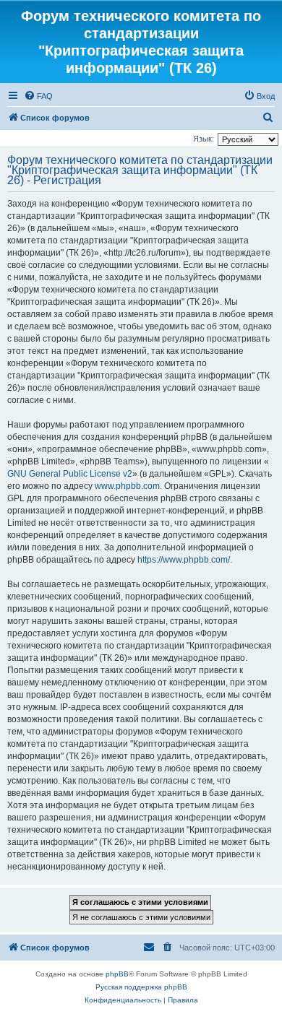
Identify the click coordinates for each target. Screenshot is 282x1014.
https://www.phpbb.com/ (183, 560)
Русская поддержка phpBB (141, 987)
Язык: (203, 138)
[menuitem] (38, 96)
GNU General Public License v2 (69, 474)
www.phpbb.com (127, 486)
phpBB (117, 974)
